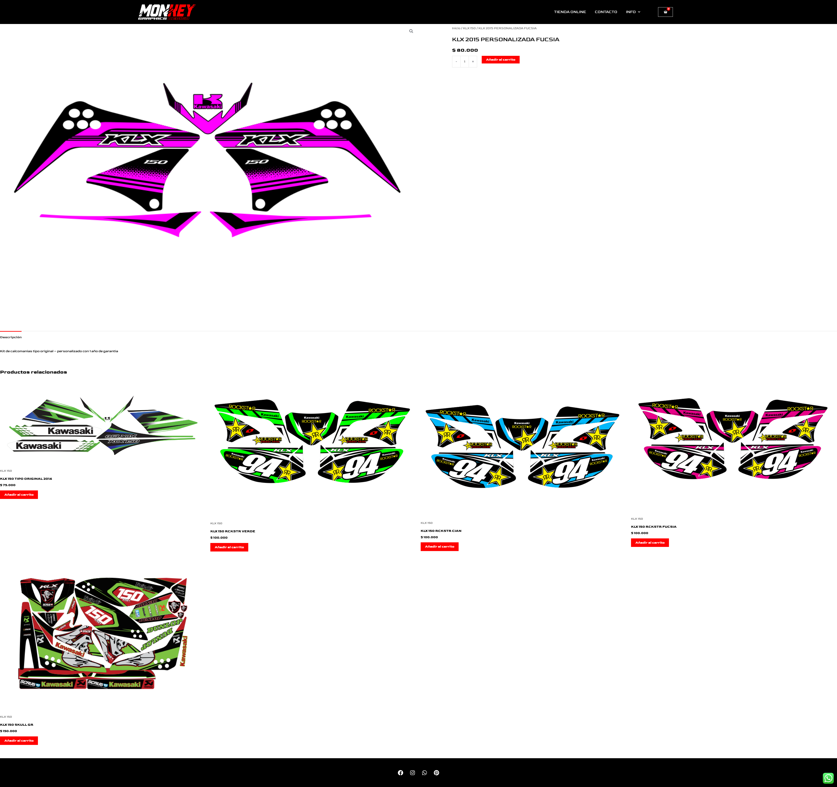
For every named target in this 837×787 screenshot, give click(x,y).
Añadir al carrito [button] (19, 495)
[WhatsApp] (424, 772)
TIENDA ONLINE (570, 12)
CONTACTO (606, 12)
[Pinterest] (436, 772)
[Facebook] (400, 772)
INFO (631, 12)
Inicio (456, 28)
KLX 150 (469, 28)
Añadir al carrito (500, 60)
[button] (411, 31)
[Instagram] (412, 772)
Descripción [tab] (11, 337)
